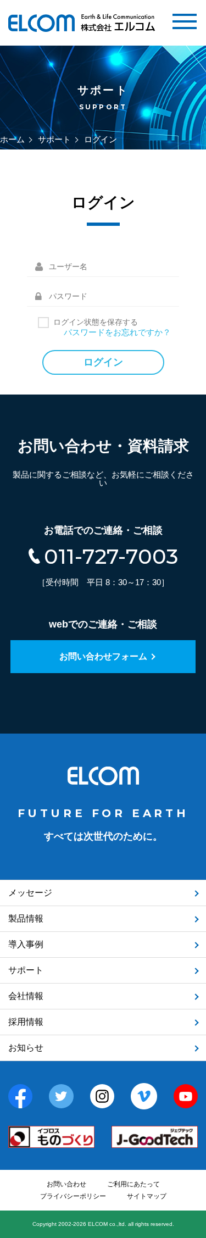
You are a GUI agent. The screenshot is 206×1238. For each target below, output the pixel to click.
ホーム (12, 139)
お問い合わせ (66, 1184)
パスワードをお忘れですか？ (117, 332)
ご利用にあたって (133, 1184)
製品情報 (25, 918)
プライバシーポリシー (73, 1196)
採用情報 (25, 1021)
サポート (54, 139)
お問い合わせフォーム (103, 656)
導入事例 (25, 944)
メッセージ (30, 892)
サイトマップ (146, 1196)
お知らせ (25, 1047)
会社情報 (25, 996)
